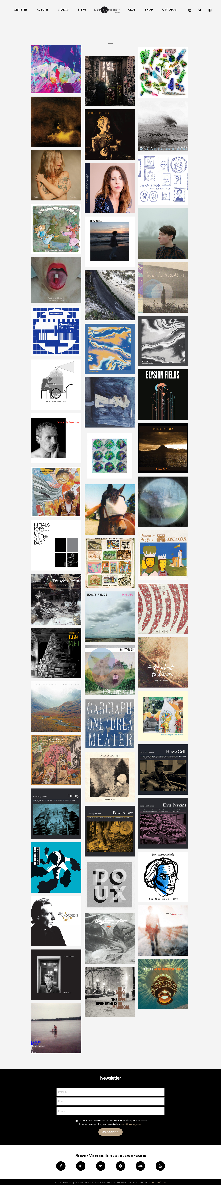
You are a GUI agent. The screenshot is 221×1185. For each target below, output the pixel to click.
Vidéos (63, 10)
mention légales (158, 1182)
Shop (149, 10)
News (82, 10)
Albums (43, 10)
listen (69, 82)
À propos (169, 10)
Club (132, 10)
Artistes (21, 10)
